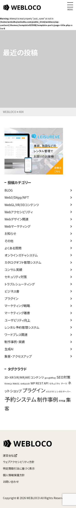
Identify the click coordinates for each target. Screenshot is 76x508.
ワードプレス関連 (15, 334)
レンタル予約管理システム (21, 327)
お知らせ (10, 233)
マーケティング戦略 (17, 305)
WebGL (16, 383)
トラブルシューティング (19, 284)
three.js (8, 383)
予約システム (20, 399)
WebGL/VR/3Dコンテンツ (21, 204)
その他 (8, 240)
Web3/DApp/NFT (16, 197)
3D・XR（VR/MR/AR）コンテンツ (24, 377)
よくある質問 (12, 248)
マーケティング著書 (17, 312)
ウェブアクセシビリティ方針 (18, 462)
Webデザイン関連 (16, 219)
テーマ (64, 383)
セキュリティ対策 (15, 276)
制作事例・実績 (14, 341)
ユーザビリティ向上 (17, 320)
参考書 (62, 400)
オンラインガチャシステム (21, 255)
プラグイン (11, 298)
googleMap (50, 377)
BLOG (8, 190)
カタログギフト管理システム (22, 262)
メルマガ (50, 391)
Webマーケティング (17, 226)
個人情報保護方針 (14, 475)
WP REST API (40, 383)
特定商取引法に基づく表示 (19, 468)
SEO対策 (63, 377)
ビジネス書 (11, 291)
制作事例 (47, 399)
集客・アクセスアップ (18, 356)
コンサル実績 (13, 269)
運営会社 (8, 455)
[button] (67, 500)
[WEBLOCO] (22, 9)
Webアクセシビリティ (18, 212)
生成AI (8, 349)
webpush (25, 383)
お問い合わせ (11, 482)
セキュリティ (54, 383)
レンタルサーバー (63, 391)
